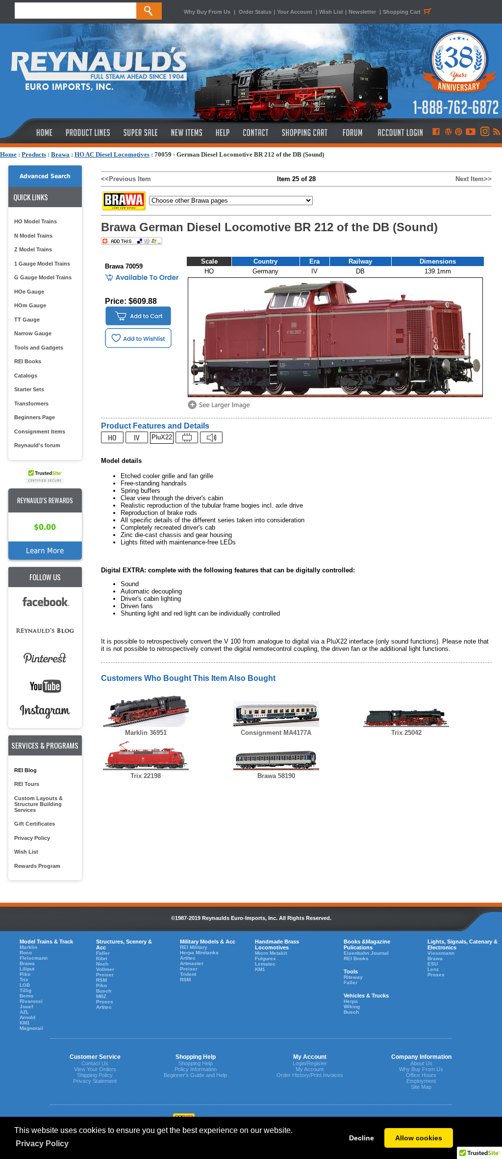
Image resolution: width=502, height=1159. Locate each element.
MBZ (101, 996)
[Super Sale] (140, 132)
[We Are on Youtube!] (470, 132)
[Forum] (352, 132)
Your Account (295, 12)
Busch (103, 991)
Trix (24, 979)
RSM (101, 980)
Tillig (25, 990)
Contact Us (94, 1063)
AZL (24, 1012)
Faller (103, 953)
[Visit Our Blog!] (448, 132)
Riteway (353, 977)
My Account (310, 1069)
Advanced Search (45, 176)
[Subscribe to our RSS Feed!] (496, 132)
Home (8, 154)
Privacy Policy (32, 838)
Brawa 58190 (276, 776)
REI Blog (25, 770)
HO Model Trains (35, 221)
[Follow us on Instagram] (484, 132)
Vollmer (105, 969)
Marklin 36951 (146, 732)
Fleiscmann (34, 958)
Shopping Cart (402, 12)
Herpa (351, 1001)
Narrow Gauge (32, 333)
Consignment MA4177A (276, 732)
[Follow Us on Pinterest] (458, 132)
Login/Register (310, 1063)
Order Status (255, 12)
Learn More (45, 550)
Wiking (352, 1006)
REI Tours (26, 784)
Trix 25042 (406, 732)
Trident (188, 974)
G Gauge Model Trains (43, 277)
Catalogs (25, 375)
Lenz (433, 969)
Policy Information (196, 1069)
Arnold (27, 1017)
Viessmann (440, 953)
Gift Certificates (34, 824)
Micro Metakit (271, 953)
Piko (25, 974)
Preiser (105, 974)
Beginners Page (34, 417)
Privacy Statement (95, 1081)
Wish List (331, 12)
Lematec (265, 964)
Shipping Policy (95, 1075)
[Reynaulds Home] (29, 132)
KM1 (25, 1022)
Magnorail (31, 1028)
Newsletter (362, 12)
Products (34, 154)
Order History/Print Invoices (309, 1075)
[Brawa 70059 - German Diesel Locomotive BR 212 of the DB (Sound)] (220, 408)
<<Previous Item (126, 179)
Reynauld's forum (37, 445)
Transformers (31, 403)
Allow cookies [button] (418, 1138)
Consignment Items (39, 431)
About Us (421, 1063)
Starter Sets (29, 389)
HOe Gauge (29, 292)
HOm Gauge (30, 305)
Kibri (101, 958)
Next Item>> (473, 179)
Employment (421, 1081)
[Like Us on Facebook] (435, 132)
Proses (104, 1001)
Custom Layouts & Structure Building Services (38, 804)
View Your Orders (95, 1069)
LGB (25, 985)
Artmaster (191, 963)
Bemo (26, 995)
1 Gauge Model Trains (42, 264)
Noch (102, 964)
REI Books (27, 361)
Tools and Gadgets (38, 347)
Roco (26, 952)
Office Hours (421, 1075)
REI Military (193, 947)
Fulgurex (265, 958)
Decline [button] (361, 1138)
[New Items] (186, 132)
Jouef (26, 1006)
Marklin (28, 947)
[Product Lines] (88, 132)
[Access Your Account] (399, 132)
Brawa (60, 154)
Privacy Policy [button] (42, 1143)
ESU (432, 964)
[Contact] (256, 132)
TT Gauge (27, 320)
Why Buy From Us (207, 12)
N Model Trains (33, 236)
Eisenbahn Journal (366, 953)
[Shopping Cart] (305, 132)
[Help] (223, 132)
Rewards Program (37, 866)
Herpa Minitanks (199, 952)
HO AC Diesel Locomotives (112, 154)
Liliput (27, 968)
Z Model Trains (33, 249)
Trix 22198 (145, 776)
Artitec (104, 1007)
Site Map (421, 1087)
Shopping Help (195, 1063)
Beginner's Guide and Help (195, 1075)
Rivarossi (31, 1001)
